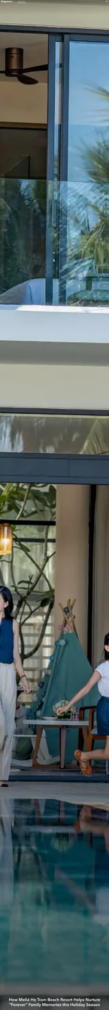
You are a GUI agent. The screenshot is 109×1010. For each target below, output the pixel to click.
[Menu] (107, 1)
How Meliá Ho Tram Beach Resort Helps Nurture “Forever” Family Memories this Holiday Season (54, 1002)
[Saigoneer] (6, 1)
